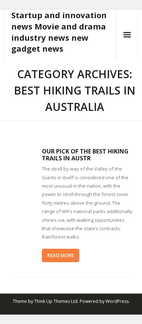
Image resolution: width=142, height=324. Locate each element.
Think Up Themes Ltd (56, 301)
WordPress (117, 301)
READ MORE (60, 255)
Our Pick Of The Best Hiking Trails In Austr (85, 154)
